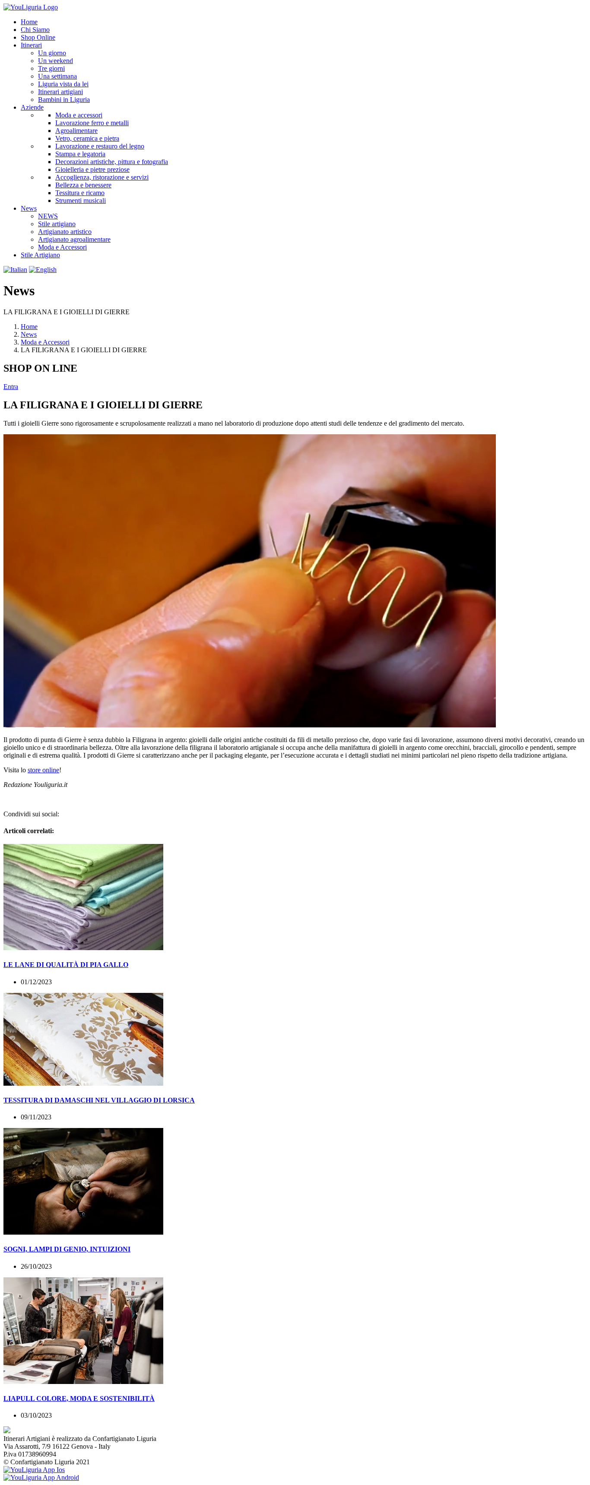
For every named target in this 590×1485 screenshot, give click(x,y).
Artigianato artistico (65, 231)
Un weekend (55, 60)
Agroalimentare (76, 130)
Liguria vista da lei (63, 84)
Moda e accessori (78, 115)
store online (43, 770)
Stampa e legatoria (80, 154)
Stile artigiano (57, 223)
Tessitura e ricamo (80, 192)
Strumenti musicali (80, 200)
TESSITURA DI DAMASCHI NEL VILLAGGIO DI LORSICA (99, 1100)
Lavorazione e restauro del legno (99, 146)
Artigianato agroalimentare (74, 239)
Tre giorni (51, 68)
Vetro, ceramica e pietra (87, 138)
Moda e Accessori (62, 247)
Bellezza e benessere (83, 185)
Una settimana (57, 76)
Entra (10, 386)
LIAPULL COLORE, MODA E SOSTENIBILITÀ (79, 1398)
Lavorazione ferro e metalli (92, 122)
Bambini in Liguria (64, 99)
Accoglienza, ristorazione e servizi (102, 177)
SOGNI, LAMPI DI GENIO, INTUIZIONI (66, 1249)
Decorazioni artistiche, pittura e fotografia (111, 161)
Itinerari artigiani (60, 91)
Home (29, 326)
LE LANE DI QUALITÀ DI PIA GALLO (65, 964)
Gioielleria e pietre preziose (92, 169)
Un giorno (52, 53)
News (29, 334)
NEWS (48, 216)
